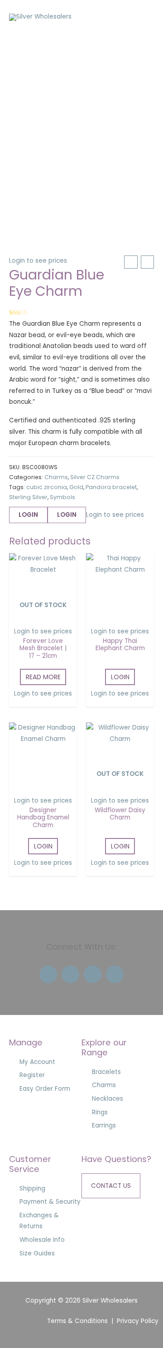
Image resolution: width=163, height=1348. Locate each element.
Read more (43, 676)
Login (28, 514)
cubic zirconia (46, 487)
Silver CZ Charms (95, 477)
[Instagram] (92, 974)
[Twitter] (70, 974)
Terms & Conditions (77, 1321)
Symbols (62, 497)
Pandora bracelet (111, 487)
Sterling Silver (28, 497)
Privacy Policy (137, 1321)
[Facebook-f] (48, 974)
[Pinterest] (115, 974)
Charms (56, 477)
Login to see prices (38, 260)
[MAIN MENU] (144, 17)
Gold (76, 487)
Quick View (43, 614)
